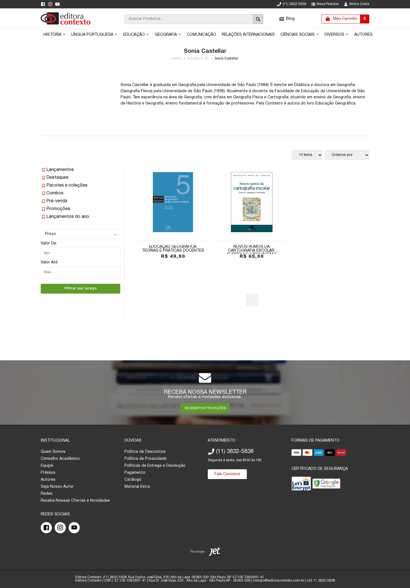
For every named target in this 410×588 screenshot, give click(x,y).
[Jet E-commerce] (205, 552)
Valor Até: (49, 262)
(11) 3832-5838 (294, 4)
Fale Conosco (227, 474)
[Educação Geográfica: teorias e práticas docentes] (173, 202)
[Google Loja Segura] (326, 485)
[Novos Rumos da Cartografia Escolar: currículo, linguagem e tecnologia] (251, 202)
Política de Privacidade (145, 459)
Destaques (57, 178)
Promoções (58, 209)
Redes (46, 494)
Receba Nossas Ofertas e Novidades (75, 501)
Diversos (335, 35)
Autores (363, 35)
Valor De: (49, 243)
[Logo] (65, 23)
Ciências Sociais (298, 35)
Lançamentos (60, 170)
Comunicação (201, 35)
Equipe (47, 466)
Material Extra (137, 487)
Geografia (166, 35)
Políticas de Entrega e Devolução (154, 466)
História (53, 35)
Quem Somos (53, 452)
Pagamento (134, 473)
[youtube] (57, 4)
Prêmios (48, 473)
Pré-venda (56, 201)
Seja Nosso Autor (57, 487)
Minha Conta (359, 4)
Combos (55, 193)
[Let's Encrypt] (301, 485)
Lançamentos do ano (67, 217)
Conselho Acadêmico (60, 459)
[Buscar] (258, 19)
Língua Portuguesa (92, 35)
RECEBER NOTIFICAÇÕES (205, 408)
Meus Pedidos (328, 4)
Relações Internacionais (248, 35)
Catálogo (132, 480)
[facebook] (43, 4)
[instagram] (50, 4)
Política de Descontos (145, 452)
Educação (134, 35)
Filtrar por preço (80, 288)
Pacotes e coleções (67, 185)
